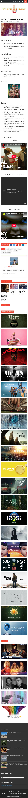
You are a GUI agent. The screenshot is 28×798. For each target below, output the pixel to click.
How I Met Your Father (11, 249)
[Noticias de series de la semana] (14, 286)
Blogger (8, 796)
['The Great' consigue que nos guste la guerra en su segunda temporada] (5, 288)
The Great (9, 250)
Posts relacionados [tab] (6, 281)
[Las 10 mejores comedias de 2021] (23, 286)
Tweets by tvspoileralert (6, 785)
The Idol (15, 250)
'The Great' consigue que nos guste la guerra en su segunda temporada (4, 296)
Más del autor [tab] (16, 281)
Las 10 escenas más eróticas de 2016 (15, 755)
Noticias (19, 249)
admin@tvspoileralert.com (16, 796)
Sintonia (4, 250)
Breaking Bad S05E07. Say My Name (15, 732)
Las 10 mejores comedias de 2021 (22, 291)
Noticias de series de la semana (13, 291)
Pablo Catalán (4, 21)
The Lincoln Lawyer (6, 252)
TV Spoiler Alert (10, 793)
